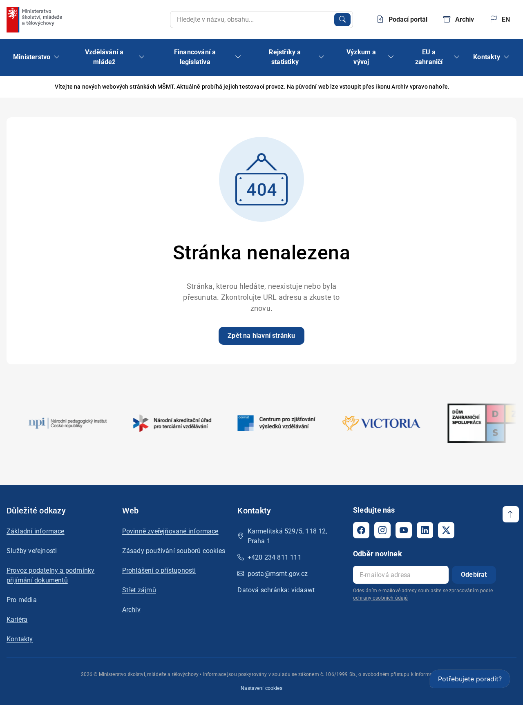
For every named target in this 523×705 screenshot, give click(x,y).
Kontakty (20, 639)
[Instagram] (382, 530)
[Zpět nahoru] (511, 514)
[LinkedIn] (425, 530)
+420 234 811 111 (275, 557)
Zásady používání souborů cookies (173, 551)
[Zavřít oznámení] (504, 87)
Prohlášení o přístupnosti (159, 570)
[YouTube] (404, 530)
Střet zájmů (139, 590)
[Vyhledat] (342, 19)
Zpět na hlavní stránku (261, 335)
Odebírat (474, 574)
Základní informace (36, 531)
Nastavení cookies (261, 688)
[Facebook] (361, 530)
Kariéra (17, 619)
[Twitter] (446, 530)
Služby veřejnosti (32, 551)
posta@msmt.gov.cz (278, 574)
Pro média (22, 600)
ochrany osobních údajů (380, 598)
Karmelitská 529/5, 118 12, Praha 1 (287, 536)
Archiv (131, 610)
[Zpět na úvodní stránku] (35, 20)
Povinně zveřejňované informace (170, 531)
